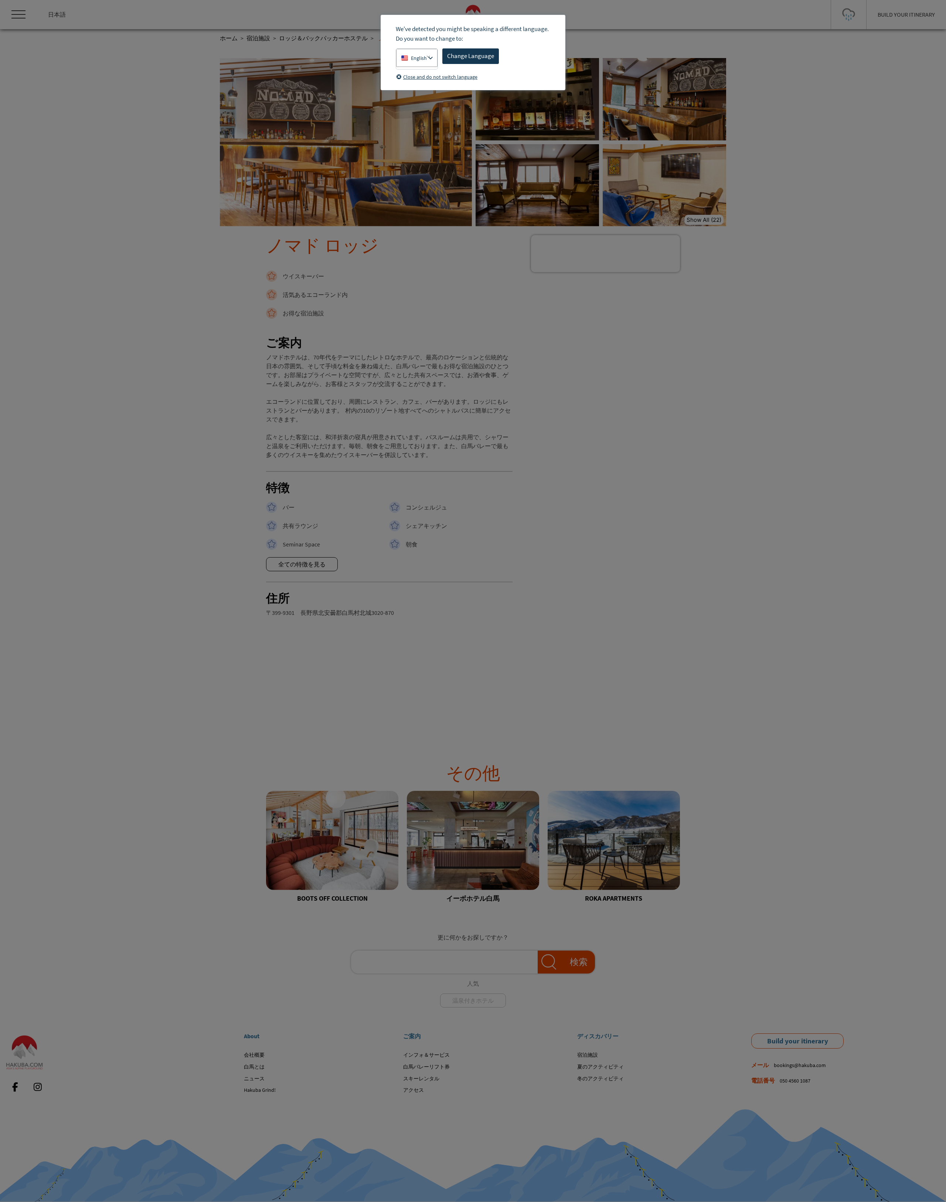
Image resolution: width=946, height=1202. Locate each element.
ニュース (254, 1078)
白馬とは (254, 1066)
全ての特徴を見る (302, 564)
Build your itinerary (797, 1040)
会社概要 (254, 1055)
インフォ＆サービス (426, 1055)
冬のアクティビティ (600, 1078)
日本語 (57, 14)
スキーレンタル (421, 1078)
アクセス (413, 1090)
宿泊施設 (258, 38)
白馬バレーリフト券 (426, 1066)
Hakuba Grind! (260, 1090)
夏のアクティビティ (600, 1066)
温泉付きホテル (473, 1000)
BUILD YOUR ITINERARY (906, 14)
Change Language (470, 56)
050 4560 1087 (795, 1080)
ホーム (229, 38)
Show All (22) (704, 219)
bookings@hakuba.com (800, 1065)
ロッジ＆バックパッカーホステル (323, 38)
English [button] (419, 58)
